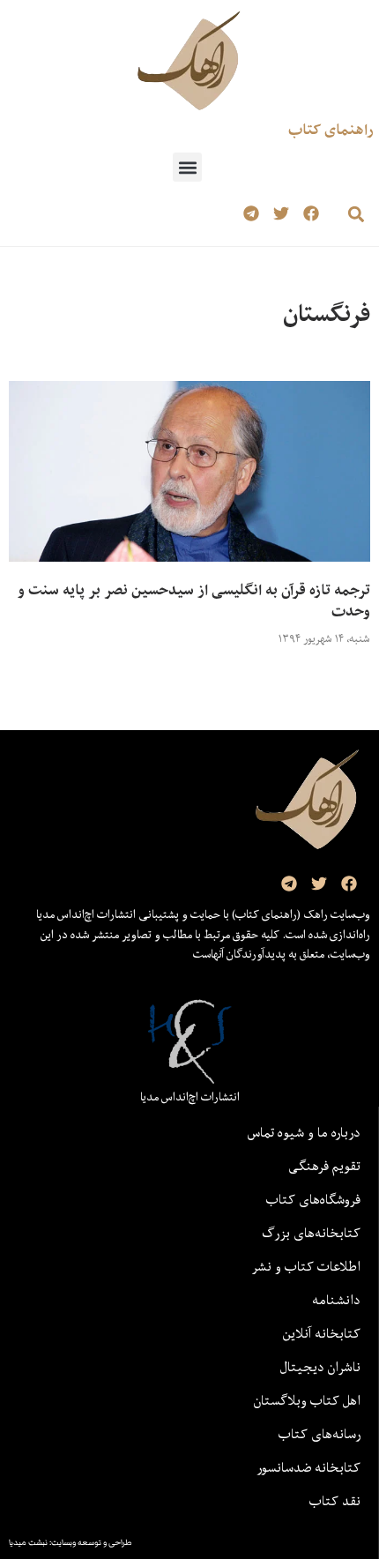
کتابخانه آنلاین (321, 1333)
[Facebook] (310, 214)
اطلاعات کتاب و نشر (305, 1266)
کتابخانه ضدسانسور (308, 1467)
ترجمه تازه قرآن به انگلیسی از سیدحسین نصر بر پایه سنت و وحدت (194, 600)
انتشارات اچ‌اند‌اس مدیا (190, 1097)
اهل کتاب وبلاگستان (307, 1400)
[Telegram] (251, 214)
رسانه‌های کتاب (319, 1433)
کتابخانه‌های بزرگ (311, 1232)
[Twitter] (281, 214)
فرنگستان (326, 313)
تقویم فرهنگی (324, 1165)
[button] (187, 167)
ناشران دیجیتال (320, 1366)
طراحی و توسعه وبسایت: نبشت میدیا (70, 1542)
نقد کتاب (334, 1500)
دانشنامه (336, 1299)
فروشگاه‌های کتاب (313, 1199)
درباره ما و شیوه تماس (304, 1132)
